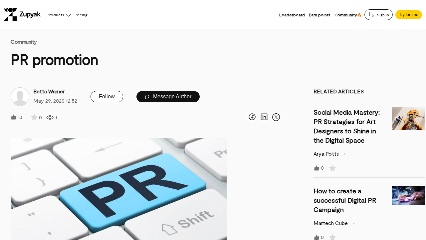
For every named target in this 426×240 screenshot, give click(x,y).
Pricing (81, 14)
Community (24, 41)
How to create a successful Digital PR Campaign (345, 200)
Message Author (171, 96)
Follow (107, 96)
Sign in (382, 14)
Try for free (408, 14)
